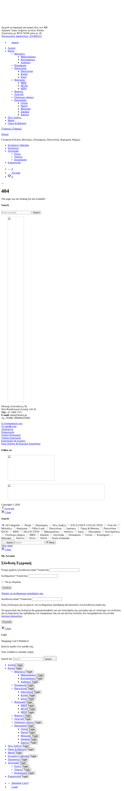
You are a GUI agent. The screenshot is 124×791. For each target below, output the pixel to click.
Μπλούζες (19, 53)
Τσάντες (18, 156)
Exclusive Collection (18, 145)
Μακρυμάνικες (28, 56)
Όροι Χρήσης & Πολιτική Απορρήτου (20, 443)
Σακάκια (25, 111)
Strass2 (5, 134)
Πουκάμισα (20, 65)
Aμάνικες (26, 62)
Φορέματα (19, 79)
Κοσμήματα (20, 159)
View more (7, 545)
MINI (23, 88)
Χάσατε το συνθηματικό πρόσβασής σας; (22, 593)
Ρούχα (11, 51)
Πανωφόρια (20, 100)
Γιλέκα (24, 103)
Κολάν (24, 74)
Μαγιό (11, 120)
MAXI (24, 85)
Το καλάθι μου (8, 426)
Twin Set (18, 94)
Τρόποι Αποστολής (11, 438)
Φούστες (18, 91)
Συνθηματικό (14, 576)
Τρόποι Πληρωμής (11, 435)
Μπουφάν (26, 108)
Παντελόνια (20, 68)
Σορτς (24, 77)
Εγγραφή (7, 622)
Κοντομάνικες (28, 59)
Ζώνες (17, 153)
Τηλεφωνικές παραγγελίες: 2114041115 (21, 36)
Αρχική (11, 48)
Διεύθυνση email (16, 599)
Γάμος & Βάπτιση (17, 123)
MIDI (23, 82)
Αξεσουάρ (13, 151)
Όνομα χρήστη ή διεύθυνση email (25, 570)
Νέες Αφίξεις (14, 117)
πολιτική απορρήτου (11, 616)
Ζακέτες (25, 114)
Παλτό (24, 106)
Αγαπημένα (7, 429)
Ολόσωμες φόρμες (24, 97)
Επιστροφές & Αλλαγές (13, 440)
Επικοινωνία (14, 162)
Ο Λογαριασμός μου (11, 423)
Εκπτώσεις (13, 148)
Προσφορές (14, 759)
